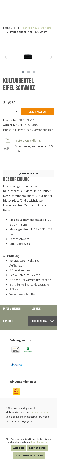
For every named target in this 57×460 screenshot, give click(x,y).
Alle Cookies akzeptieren (29, 455)
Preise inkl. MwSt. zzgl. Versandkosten (28, 130)
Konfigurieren (37, 447)
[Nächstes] (51, 57)
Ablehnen (18, 447)
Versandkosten (40, 412)
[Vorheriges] (5, 57)
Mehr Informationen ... (40, 442)
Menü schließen (30, 173)
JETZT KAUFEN (37, 111)
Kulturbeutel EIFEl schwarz (26, 32)
